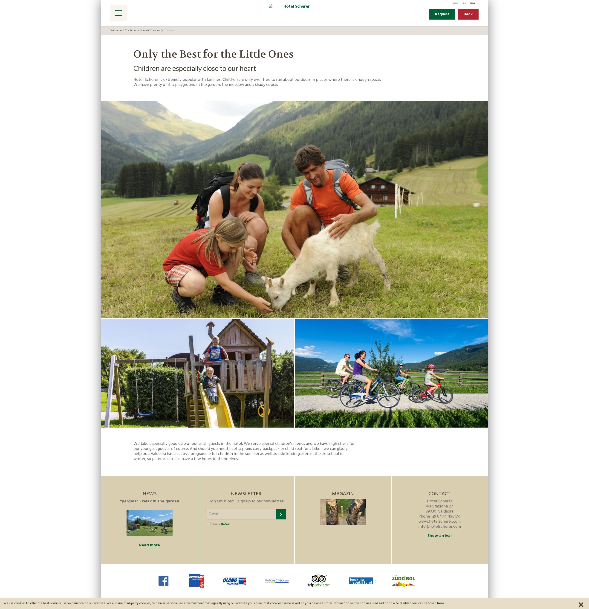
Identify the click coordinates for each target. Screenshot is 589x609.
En (472, 4)
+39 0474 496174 (445, 516)
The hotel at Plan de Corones (142, 30)
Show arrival (439, 536)
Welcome (116, 30)
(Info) (225, 524)
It (464, 4)
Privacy (220, 524)
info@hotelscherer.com (439, 526)
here (440, 603)
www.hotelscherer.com (440, 521)
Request (442, 14)
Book (468, 14)
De (455, 4)
